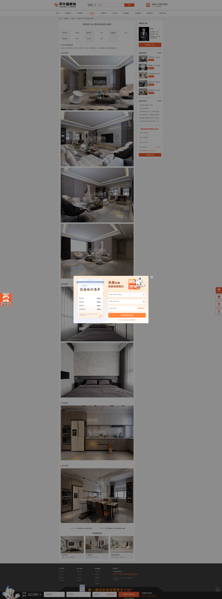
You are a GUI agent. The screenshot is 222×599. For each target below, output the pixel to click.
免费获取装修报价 (127, 315)
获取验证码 (141, 308)
